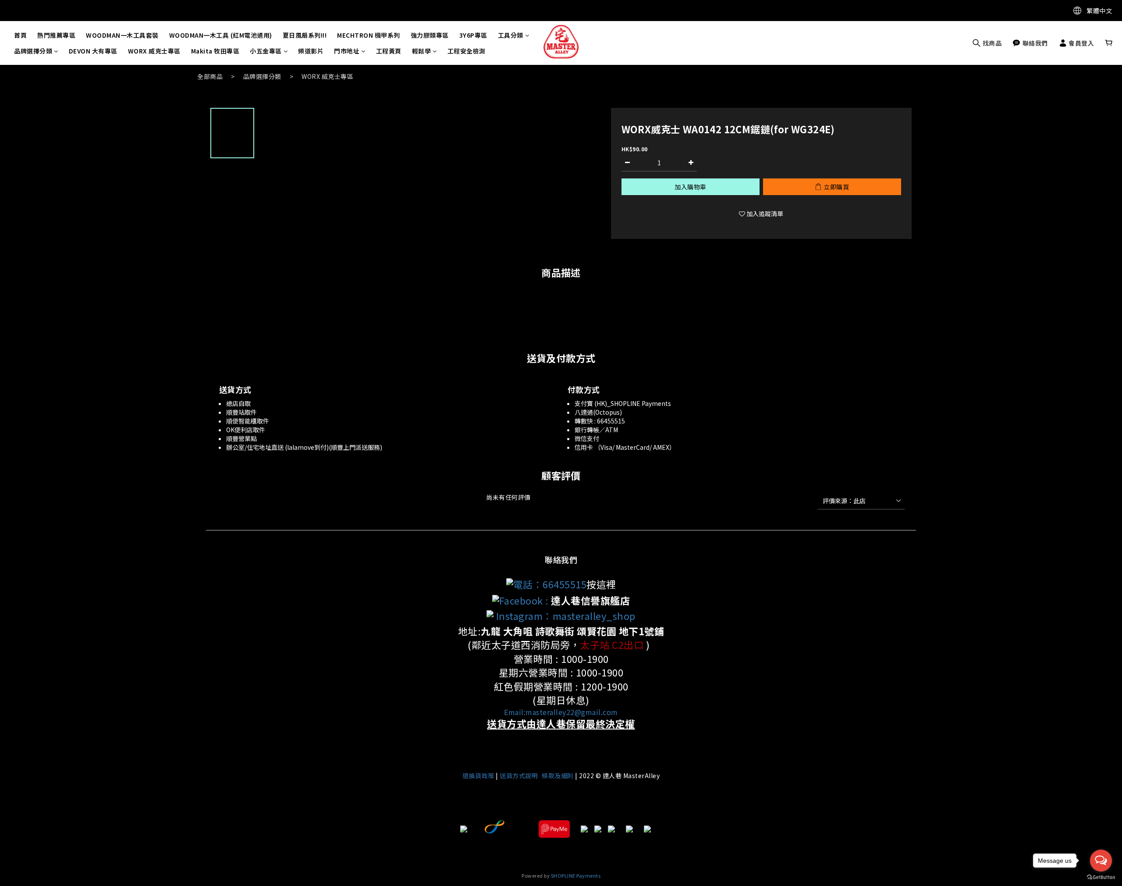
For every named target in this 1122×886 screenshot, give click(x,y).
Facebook (521, 600)
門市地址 (346, 50)
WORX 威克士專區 (154, 50)
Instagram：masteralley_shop (565, 615)
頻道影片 (310, 50)
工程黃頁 (388, 50)
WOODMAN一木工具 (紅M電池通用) (220, 35)
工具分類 (510, 35)
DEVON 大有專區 (93, 50)
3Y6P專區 (473, 35)
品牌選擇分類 (33, 50)
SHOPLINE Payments (576, 875)
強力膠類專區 (430, 35)
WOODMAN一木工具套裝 (122, 35)
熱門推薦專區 (56, 35)
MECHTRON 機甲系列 (368, 35)
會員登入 (1080, 43)
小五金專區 (266, 50)
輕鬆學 (421, 50)
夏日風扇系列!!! (305, 35)
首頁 (20, 35)
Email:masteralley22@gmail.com (561, 712)
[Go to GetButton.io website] (1101, 877)
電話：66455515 (550, 584)
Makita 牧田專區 (215, 50)
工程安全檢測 (466, 50)
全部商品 (210, 76)
